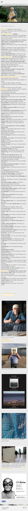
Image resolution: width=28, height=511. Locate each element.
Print (4, 507)
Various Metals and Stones (6, 34)
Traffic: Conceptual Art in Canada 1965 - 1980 (11, 76)
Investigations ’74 (5, 271)
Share (4, 501)
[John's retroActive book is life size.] (14, 355)
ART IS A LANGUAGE (7, 341)
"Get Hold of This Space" (6, 57)
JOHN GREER (5, 339)
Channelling (3, 29)
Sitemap (7, 507)
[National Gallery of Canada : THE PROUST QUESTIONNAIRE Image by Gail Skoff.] (14, 426)
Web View (25, 507)
